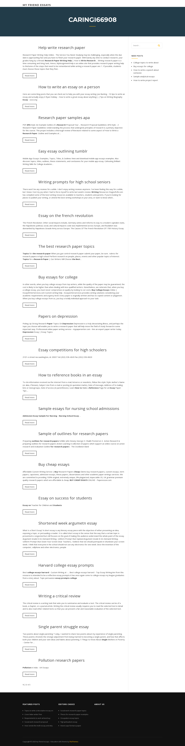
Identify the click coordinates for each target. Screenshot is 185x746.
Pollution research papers (61, 660)
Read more (29, 75)
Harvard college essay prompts (66, 565)
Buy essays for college (58, 277)
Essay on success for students (65, 498)
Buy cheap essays (53, 464)
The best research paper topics (66, 246)
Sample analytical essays (144, 76)
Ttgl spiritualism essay (68, 722)
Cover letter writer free (33, 714)
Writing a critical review (59, 595)
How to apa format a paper (70, 726)
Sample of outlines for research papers (73, 433)
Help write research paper (61, 47)
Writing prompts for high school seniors (74, 181)
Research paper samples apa (64, 117)
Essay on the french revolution (65, 215)
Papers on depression (58, 316)
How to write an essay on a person (69, 86)
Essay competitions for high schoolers (72, 349)
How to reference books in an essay (70, 375)
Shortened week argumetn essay (67, 523)
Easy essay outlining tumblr (62, 151)
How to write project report (145, 80)
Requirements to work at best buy (37, 718)
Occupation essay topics (69, 718)
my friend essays (37, 5)
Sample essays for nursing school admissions (78, 408)
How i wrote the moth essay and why (39, 726)
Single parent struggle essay (63, 626)
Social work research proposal (36, 722)
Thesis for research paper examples (74, 714)
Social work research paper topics (73, 710)
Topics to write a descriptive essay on (39, 710)
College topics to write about (146, 62)
